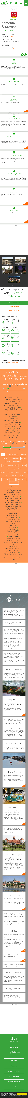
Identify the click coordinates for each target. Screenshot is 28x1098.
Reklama (14, 1066)
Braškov (10, 397)
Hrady (7, 469)
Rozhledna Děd (13, 546)
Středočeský (13, 33)
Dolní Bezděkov (10, 401)
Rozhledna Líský (12, 531)
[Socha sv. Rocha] (7, 270)
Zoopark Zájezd (13, 533)
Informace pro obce (14, 1071)
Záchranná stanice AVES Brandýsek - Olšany (13, 507)
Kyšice (20, 409)
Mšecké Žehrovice (12, 419)
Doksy (14, 399)
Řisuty (20, 424)
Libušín (9, 413)
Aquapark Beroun (12, 550)
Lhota (17, 411)
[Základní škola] (20, 261)
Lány (7, 411)
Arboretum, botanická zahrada (10, 465)
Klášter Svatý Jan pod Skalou (13, 554)
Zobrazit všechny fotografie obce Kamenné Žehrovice (14, 285)
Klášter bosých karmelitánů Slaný (13, 522)
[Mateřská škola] (7, 261)
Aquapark (23, 454)
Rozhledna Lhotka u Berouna (13, 535)
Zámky (13, 469)
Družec (7, 403)
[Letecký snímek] (14, 279)
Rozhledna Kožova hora (12, 493)
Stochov (17, 428)
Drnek (18, 401)
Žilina (16, 438)
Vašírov (15, 434)
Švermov (9, 430)
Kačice (18, 407)
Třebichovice (9, 432)
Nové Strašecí (9, 422)
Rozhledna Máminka (12, 552)
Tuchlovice (17, 432)
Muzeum (12, 479)
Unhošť (9, 434)
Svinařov (16, 430)
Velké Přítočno (17, 436)
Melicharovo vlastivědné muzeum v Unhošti (13, 499)
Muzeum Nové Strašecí (12, 496)
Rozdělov (7, 426)
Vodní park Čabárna (12, 504)
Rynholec (14, 426)
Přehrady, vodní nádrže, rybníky (14, 461)
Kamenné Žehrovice (8, 25)
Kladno (12, 36)
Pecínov (17, 422)
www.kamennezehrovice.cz (17, 49)
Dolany (20, 399)
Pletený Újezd (8, 424)
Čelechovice (7, 399)
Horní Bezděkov (9, 405)
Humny (12, 407)
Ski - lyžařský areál (14, 458)
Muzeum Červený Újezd (12, 519)
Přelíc (15, 424)
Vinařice (11, 438)
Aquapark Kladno (12, 489)
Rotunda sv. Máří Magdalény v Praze (13, 559)
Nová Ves (18, 420)
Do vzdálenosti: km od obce (14, 384)
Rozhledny (23, 465)
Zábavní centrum (21, 479)
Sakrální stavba (14, 483)
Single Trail (5, 479)
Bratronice (18, 397)
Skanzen (23, 458)
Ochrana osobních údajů (14, 1082)
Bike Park (22, 476)
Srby (12, 428)
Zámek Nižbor (12, 527)
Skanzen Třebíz (13, 537)
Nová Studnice (9, 420)
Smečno (7, 428)
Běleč (5, 397)
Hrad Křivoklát (12, 529)
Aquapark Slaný (12, 512)
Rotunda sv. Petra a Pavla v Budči (13, 543)
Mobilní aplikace (14, 1076)
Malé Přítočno (16, 415)
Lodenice (15, 413)
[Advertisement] (14, 240)
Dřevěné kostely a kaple (7, 472)
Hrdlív (7, 407)
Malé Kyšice (7, 415)
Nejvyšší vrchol (13, 476)
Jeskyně (25, 472)
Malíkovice (12, 417)
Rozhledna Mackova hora (13, 502)
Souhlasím (22, 1093)
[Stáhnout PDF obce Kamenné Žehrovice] (22, 54)
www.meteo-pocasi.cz (13, 362)
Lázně (5, 476)
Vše (3, 454)
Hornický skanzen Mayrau (12, 495)
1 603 (12, 45)
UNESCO (4, 458)
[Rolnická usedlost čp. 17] (20, 270)
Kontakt (14, 1087)
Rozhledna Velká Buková (12, 539)
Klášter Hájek (13, 525)
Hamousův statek (12, 514)
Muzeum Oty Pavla (12, 516)
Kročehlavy (13, 409)
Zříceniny (20, 469)
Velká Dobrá (8, 436)
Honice (17, 403)
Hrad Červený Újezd (12, 518)
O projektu (14, 1061)
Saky (19, 426)
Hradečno (18, 405)
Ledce (13, 411)
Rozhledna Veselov (12, 487)
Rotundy (18, 472)
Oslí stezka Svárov (13, 510)
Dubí (12, 403)
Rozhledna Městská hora (12, 548)
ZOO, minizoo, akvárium (12, 454)
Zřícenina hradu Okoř (12, 541)
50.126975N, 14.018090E (16, 38)
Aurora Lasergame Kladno (12, 491)
